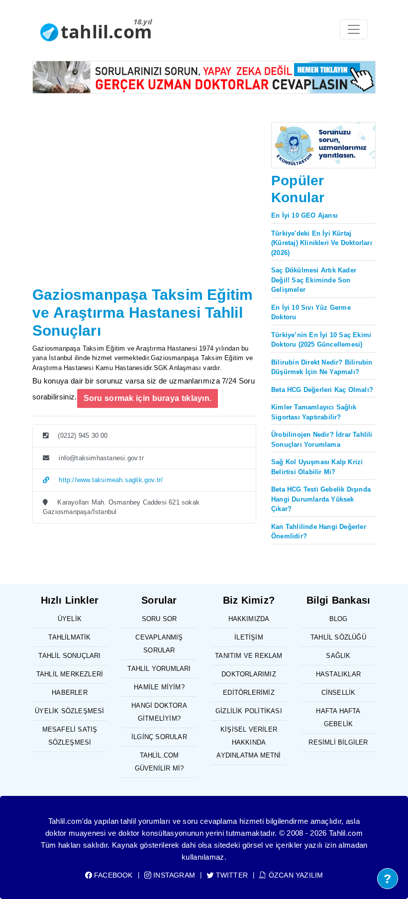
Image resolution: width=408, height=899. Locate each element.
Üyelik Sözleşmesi (69, 711)
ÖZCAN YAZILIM (295, 875)
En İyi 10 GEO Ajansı (304, 215)
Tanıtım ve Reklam (248, 655)
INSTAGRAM (173, 875)
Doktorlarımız (248, 674)
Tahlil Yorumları (159, 668)
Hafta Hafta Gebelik (338, 717)
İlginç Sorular (159, 737)
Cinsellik (338, 692)
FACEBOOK (112, 875)
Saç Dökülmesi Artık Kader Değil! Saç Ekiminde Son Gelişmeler (313, 279)
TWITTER (231, 875)
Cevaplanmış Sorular (159, 644)
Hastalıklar (338, 674)
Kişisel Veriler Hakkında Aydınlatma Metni (248, 742)
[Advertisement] (144, 208)
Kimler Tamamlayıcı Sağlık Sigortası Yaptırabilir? (313, 412)
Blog (338, 619)
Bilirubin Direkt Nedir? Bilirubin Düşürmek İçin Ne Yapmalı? (322, 367)
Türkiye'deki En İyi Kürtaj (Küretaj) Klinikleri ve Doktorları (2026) (321, 243)
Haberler (70, 692)
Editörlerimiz (249, 692)
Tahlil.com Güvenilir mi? (159, 762)
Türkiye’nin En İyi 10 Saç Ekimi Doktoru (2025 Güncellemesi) (321, 340)
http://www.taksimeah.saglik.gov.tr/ (110, 480)
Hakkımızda (249, 619)
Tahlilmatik (69, 637)
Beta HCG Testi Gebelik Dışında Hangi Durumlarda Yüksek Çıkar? (321, 499)
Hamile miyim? (159, 687)
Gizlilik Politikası (248, 711)
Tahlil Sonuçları (69, 655)
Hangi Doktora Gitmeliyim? (159, 712)
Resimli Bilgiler (338, 742)
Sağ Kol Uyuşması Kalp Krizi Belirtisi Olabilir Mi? (317, 467)
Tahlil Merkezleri (69, 674)
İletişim (248, 637)
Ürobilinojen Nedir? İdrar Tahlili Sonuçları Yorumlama (322, 439)
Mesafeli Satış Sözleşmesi (70, 736)
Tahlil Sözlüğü (338, 637)
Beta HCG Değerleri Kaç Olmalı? (322, 389)
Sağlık (338, 655)
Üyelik (70, 619)
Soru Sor (159, 619)
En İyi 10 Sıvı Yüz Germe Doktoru (311, 312)
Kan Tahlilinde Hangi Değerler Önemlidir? (318, 531)
